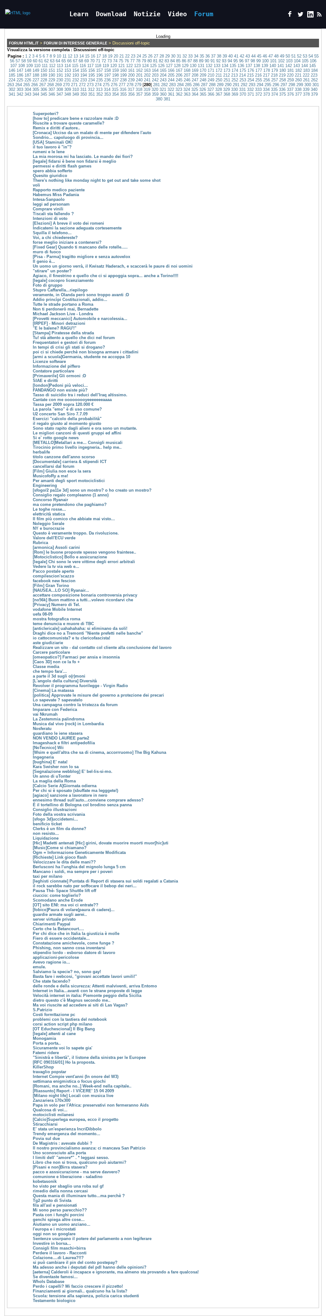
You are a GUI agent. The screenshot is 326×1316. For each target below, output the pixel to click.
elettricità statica (49, 514)
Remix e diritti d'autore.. (56, 128)
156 (91, 70)
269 (58, 84)
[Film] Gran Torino (51, 585)
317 (131, 89)
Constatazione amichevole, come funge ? (73, 943)
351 (91, 94)
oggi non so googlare (54, 1233)
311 (83, 89)
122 (129, 65)
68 (81, 60)
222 (306, 75)
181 (290, 70)
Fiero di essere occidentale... (61, 938)
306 (43, 89)
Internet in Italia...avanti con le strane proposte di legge (87, 990)
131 (201, 65)
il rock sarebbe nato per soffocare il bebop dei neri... (85, 885)
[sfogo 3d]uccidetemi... (55, 819)
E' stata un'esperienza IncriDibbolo (67, 1129)
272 (82, 84)
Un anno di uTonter (52, 776)
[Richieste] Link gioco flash (60, 857)
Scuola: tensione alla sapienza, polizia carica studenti (86, 1295)
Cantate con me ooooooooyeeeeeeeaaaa (72, 399)
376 (290, 94)
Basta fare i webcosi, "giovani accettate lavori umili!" (85, 976)
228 (43, 80)
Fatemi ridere (46, 1052)
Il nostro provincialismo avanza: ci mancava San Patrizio (89, 1148)
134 (225, 65)
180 (282, 70)
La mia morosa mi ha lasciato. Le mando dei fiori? (83, 156)
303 (20, 89)
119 (106, 65)
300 (307, 84)
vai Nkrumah (45, 714)
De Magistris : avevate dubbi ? (62, 1143)
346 (51, 94)
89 (201, 60)
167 (179, 70)
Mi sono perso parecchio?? (60, 1210)
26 (150, 56)
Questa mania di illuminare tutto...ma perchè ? (79, 1195)
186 (20, 75)
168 (187, 70)
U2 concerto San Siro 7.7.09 (60, 414)
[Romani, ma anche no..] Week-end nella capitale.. (82, 1086)
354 (115, 94)
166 (171, 70)
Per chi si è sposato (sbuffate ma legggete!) (75, 790)
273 (90, 84)
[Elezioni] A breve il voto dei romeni (68, 223)
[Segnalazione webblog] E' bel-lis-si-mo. (72, 771)
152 (59, 70)
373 (266, 94)
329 (226, 89)
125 (153, 65)
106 (313, 60)
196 (99, 75)
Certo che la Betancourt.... (58, 928)
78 (138, 60)
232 (75, 80)
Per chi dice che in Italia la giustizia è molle (76, 933)
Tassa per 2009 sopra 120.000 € (63, 404)
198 (115, 75)
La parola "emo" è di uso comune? (67, 409)
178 (266, 70)
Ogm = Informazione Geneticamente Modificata (79, 852)
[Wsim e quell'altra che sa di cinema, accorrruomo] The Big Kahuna (99, 752)
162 (139, 70)
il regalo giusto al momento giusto (67, 423)
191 (59, 75)
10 (59, 56)
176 (250, 70)
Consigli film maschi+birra (59, 1248)
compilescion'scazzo (53, 576)
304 (28, 89)
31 (179, 56)
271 (74, 84)
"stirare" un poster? (52, 271)
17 (98, 56)
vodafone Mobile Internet (57, 609)
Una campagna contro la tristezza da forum (75, 704)
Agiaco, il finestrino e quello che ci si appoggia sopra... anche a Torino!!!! (105, 275)
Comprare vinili (48, 209)
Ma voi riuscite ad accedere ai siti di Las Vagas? (80, 1005)
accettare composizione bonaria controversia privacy (85, 595)
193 (75, 75)
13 (76, 56)
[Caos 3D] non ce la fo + (56, 661)
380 (159, 99)
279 (138, 84)
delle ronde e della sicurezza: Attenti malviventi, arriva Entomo (95, 986)
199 (123, 75)
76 (126, 60)
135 (233, 65)
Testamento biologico (54, 1300)
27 (156, 56)
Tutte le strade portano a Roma (63, 304)
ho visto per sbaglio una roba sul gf (68, 1186)
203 (155, 75)
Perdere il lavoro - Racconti (60, 1253)
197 (107, 75)
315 (115, 89)
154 (75, 70)
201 (139, 75)
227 (35, 80)
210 (211, 75)
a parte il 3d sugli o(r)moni (59, 676)
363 (187, 94)
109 (29, 65)
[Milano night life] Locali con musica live (73, 1095)
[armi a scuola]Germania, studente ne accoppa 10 (81, 356)
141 (280, 65)
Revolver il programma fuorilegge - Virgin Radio (80, 685)
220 (290, 75)
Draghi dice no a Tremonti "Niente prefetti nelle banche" (88, 633)
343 (28, 94)
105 (305, 60)
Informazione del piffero (56, 366)
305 (35, 89)
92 (218, 60)
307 (51, 89)
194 (83, 75)
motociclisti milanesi (53, 1114)
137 (248, 65)
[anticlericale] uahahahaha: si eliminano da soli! (80, 628)
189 (43, 75)
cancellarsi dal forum (53, 466)
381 (167, 99)
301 (315, 84)
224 (12, 80)
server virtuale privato (54, 919)
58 (23, 60)
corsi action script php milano (62, 1024)
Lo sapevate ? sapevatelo (57, 700)
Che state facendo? (51, 981)
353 (107, 94)
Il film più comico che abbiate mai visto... (74, 518)
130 (193, 65)
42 (242, 56)
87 (190, 60)
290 (228, 84)
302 (12, 89)
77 (132, 60)
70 (92, 60)
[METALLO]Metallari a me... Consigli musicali (78, 442)
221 (298, 75)
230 (59, 80)
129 (185, 65)
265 (26, 84)
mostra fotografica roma (56, 619)
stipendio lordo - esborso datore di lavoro (74, 952)
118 (98, 65)
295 (268, 84)
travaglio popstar (49, 1071)
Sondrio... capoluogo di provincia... (68, 137)
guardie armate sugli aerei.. (60, 914)
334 (266, 89)
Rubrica (40, 542)
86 (184, 60)
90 (207, 60)
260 (298, 80)
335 (274, 89)
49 (282, 56)
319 (147, 89)
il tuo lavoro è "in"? (52, 147)
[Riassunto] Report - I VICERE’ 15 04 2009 (73, 1090)
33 (190, 56)
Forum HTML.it (24, 43)
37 (213, 56)
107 (13, 65)
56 (12, 60)
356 (131, 94)
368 (226, 94)
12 (70, 56)
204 (163, 75)
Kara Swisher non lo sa (56, 766)
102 (281, 60)
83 (167, 60)
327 (210, 89)
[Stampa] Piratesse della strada (63, 333)
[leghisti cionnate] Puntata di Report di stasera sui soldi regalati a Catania (105, 881)
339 (306, 89)
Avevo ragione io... (51, 962)
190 (51, 75)
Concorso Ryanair (50, 499)
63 (52, 60)
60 (35, 60)
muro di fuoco (47, 251)
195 (91, 75)
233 (83, 80)
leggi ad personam (51, 204)
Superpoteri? (46, 113)
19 (110, 56)
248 (203, 80)
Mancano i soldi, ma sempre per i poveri (73, 871)
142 (288, 65)
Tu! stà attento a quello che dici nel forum (74, 337)
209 (203, 75)
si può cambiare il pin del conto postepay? (75, 1262)
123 (137, 65)
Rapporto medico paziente (59, 190)
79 (144, 60)
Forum (203, 14)
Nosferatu (42, 728)
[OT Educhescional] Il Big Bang (64, 1028)
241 (147, 80)
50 (288, 56)
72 (104, 60)
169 (195, 70)
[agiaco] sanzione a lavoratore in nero (70, 795)
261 (306, 80)
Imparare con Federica (55, 709)
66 (69, 60)
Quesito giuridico (50, 175)
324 (186, 89)
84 (172, 60)
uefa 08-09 (43, 614)
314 (107, 89)
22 (127, 56)
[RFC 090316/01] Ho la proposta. (64, 1062)
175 (242, 70)
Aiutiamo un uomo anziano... (61, 1224)
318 (139, 89)
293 (252, 84)
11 (64, 56)
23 (133, 56)
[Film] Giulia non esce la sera (62, 471)
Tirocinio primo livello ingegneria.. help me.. (77, 447)
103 (289, 60)
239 (131, 80)
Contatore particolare (53, 371)
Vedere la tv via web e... (56, 566)
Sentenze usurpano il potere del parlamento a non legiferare (92, 1238)
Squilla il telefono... (52, 232)
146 (12, 70)
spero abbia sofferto (52, 170)
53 (305, 56)
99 (258, 60)
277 (122, 84)
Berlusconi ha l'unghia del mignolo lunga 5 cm (79, 866)
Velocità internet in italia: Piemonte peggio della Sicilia (87, 995)
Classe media (46, 666)
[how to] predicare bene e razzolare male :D (75, 118)
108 (21, 65)
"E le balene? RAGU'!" (54, 328)
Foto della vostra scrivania (59, 814)
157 (99, 70)
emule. (39, 967)
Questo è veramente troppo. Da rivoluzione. (76, 533)
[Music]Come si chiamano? (60, 847)
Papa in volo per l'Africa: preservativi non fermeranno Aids (91, 1105)
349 (75, 94)
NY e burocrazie (48, 528)
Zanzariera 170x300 (51, 1100)
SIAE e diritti (45, 380)
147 (20, 70)
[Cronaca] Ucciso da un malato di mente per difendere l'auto (92, 132)
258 (282, 80)
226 (28, 80)
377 (298, 94)
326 (202, 89)
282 (164, 84)
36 (207, 56)
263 (10, 84)
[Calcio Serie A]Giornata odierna (64, 785)
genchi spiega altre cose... (59, 1219)
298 (291, 84)
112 (52, 65)
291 (236, 84)
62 (46, 60)
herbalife (41, 452)
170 (203, 70)
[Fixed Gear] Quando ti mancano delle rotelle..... (80, 247)
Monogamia (44, 1038)
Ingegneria (43, 757)
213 (234, 75)
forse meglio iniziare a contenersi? (67, 242)
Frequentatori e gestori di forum (64, 342)
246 (187, 80)
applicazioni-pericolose (56, 957)
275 (106, 84)
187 (28, 75)
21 (121, 56)
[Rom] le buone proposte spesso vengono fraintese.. (84, 552)
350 (83, 94)
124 (145, 65)
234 (91, 80)
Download (111, 14)
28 (161, 56)
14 (81, 56)
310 (75, 89)
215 (250, 75)
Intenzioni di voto (50, 218)
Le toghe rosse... (49, 509)
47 (270, 56)
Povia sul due (46, 1138)
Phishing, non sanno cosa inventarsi (69, 947)
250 (219, 80)
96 (241, 60)
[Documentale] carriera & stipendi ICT (70, 461)
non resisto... (46, 833)
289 (220, 84)
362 (179, 94)
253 (242, 80)
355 (123, 94)
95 (235, 60)
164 (155, 70)
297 (283, 84)
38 (219, 56)
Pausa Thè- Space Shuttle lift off (64, 890)
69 (86, 60)
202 (147, 75)
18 (104, 56)
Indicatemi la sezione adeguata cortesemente (77, 228)
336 (282, 89)
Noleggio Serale (48, 523)
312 (91, 89)
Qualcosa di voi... (50, 1110)
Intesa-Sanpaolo (49, 199)
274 (98, 84)
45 (259, 56)
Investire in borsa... (52, 1243)
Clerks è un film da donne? (59, 828)
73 (109, 60)
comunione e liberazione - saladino (68, 1176)
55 (316, 56)
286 (196, 84)
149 (35, 70)
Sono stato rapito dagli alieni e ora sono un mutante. (85, 428)
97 (247, 60)
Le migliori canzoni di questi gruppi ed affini (77, 433)
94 (230, 60)
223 (314, 75)
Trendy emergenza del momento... (66, 1133)
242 (155, 80)
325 (194, 89)
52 (299, 56)
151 (51, 70)
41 (236, 56)
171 (211, 70)
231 (67, 80)
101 (273, 60)
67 (75, 60)
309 (67, 89)
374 (274, 94)
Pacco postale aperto (53, 571)
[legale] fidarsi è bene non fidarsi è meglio (74, 161)
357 (139, 94)
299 (299, 84)
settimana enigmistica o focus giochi (69, 1081)
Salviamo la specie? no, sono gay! (67, 971)
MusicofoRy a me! (50, 476)
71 (98, 60)
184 (314, 70)
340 (314, 89)
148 (28, 70)
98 (253, 60)
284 (180, 84)
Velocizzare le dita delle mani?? (64, 862)
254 (250, 80)
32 (184, 56)
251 (226, 80)
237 (115, 80)
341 (12, 94)
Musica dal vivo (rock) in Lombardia (68, 723)
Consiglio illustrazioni (55, 809)
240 (139, 80)
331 (242, 89)
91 (212, 60)
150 (43, 70)
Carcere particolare (51, 652)
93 (224, 60)
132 (209, 65)
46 (265, 56)
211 (219, 75)
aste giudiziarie (48, 642)
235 (99, 80)
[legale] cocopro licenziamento (63, 280)
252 (234, 80)
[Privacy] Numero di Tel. (56, 604)
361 (171, 94)
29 (167, 56)
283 (172, 84)
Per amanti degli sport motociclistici (69, 480)
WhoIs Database (48, 1281)
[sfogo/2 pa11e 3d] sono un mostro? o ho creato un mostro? (92, 490)
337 (290, 89)
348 (67, 94)
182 (298, 70)
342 (20, 94)
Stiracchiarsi (45, 1124)
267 (42, 84)
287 (204, 84)
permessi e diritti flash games (62, 166)
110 (37, 65)
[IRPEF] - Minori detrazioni (59, 323)
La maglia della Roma (54, 781)
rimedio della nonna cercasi (60, 1191)
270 (66, 84)
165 (163, 70)
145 (312, 65)
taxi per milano (47, 876)
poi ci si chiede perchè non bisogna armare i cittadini (85, 352)
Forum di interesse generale (75, 43)
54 (310, 56)
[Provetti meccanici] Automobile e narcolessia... (80, 318)
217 (266, 75)
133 (217, 65)
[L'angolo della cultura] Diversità (65, 680)
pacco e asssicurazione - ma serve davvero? (76, 1171)
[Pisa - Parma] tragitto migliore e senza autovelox (81, 256)
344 (35, 94)
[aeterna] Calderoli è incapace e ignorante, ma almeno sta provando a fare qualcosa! (116, 1272)
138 (256, 65)
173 (226, 70)
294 (260, 84)
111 (45, 65)
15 (87, 56)
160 (123, 70)
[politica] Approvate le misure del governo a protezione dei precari (98, 695)
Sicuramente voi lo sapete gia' (62, 1048)
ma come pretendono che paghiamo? (70, 504)
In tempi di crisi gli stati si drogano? (69, 347)
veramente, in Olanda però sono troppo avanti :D (81, 294)
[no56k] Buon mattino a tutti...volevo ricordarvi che (83, 599)
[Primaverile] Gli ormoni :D (59, 375)
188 (35, 75)
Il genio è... (44, 261)
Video (177, 14)
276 (114, 84)
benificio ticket (47, 824)
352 (99, 94)
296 (276, 84)
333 (258, 89)
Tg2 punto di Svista (52, 1200)
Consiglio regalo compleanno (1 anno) (71, 495)
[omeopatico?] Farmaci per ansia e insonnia (76, 657)
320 (155, 89)
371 (250, 94)
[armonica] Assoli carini (56, 547)
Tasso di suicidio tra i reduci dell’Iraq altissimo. (80, 394)
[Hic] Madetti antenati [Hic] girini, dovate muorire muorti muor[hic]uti (100, 843)
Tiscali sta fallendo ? (53, 213)
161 (131, 70)
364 (195, 94)
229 (51, 80)
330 (234, 89)
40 (230, 56)
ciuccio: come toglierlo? (57, 895)
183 (306, 70)
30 (173, 56)
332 (250, 89)
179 (274, 70)
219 (282, 75)
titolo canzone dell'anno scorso (64, 456)
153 (67, 70)
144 (304, 65)
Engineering (45, 485)
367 (219, 94)
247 (195, 80)
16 (93, 56)
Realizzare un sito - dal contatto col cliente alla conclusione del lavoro (102, 647)
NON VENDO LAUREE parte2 (61, 738)
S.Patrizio (42, 1009)
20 (116, 56)
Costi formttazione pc (54, 1014)
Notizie (147, 14)
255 (258, 80)
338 (298, 89)
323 (178, 89)
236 (107, 80)
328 (218, 89)
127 (169, 65)
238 (123, 80)
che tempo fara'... (50, 671)
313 (99, 89)
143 (296, 65)
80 (149, 60)
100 (265, 60)
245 (179, 80)
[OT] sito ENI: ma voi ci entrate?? (65, 905)
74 (115, 60)
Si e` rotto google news (56, 437)
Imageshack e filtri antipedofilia (64, 742)
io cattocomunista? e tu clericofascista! (71, 638)
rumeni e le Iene (49, 151)
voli (36, 185)
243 (163, 80)
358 (147, 94)
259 (290, 80)
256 (266, 80)
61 (41, 60)
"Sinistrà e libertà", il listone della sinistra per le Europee (89, 1057)
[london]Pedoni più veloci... (60, 385)
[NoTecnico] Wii (48, 747)
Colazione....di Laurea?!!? (58, 1257)
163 (147, 70)
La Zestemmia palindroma (58, 719)
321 (162, 89)
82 (161, 60)
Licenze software (49, 361)
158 (107, 70)
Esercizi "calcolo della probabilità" (67, 418)
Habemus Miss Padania (56, 194)
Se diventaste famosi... (55, 1276)
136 (240, 65)
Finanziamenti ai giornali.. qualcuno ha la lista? (80, 1291)
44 (253, 56)
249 (211, 80)
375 (282, 94)
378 (306, 94)
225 (20, 80)
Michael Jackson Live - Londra (63, 313)
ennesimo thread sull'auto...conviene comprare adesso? (88, 800)
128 (177, 65)
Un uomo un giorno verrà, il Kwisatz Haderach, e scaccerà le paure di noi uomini (113, 266)
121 (121, 65)
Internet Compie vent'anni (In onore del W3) (75, 1076)
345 (43, 94)
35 (202, 56)
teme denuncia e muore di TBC (63, 623)
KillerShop (43, 1067)
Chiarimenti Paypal (51, 924)
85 (178, 60)
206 (179, 75)
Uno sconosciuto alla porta (59, 1152)
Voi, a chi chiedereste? (55, 237)
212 (226, 75)
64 (58, 60)
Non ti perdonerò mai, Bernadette (65, 309)
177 (258, 70)
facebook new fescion (54, 580)
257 (274, 80)
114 (67, 65)
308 (59, 89)
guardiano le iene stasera (57, 733)
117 (90, 65)
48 (276, 56)
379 (314, 94)
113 (60, 65)
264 (18, 84)
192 (67, 75)
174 (234, 70)
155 (83, 70)
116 (83, 65)
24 (139, 56)
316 (123, 89)
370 (242, 94)
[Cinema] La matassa (53, 690)
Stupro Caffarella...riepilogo (60, 290)
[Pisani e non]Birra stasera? (60, 1167)
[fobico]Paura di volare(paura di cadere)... (74, 909)
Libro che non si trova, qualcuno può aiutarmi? (79, 1162)
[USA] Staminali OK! (53, 142)
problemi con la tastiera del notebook (70, 1019)
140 (272, 65)
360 (163, 94)
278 (130, 84)
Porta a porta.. (47, 1043)
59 (29, 60)
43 (247, 56)
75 (121, 60)
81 (155, 60)
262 (314, 80)
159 (115, 70)
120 (113, 65)
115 (75, 65)
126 (161, 65)
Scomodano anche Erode (58, 900)
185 (12, 75)
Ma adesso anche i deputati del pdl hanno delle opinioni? (89, 1267)
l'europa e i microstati (54, 1229)
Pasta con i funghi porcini (58, 1214)
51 (293, 56)
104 (297, 60)
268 (50, 84)
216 (258, 75)
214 (242, 75)
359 (155, 94)
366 (211, 94)
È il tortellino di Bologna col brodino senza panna (82, 804)
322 (170, 89)
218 (274, 75)
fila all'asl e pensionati (55, 1205)
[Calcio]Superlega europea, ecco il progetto (75, 1119)
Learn (79, 14)
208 (195, 75)
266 (34, 84)
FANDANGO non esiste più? (60, 390)
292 (244, 84)
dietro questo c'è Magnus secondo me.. (71, 1000)
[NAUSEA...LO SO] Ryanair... (61, 590)
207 (187, 75)
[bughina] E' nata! (50, 762)
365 (203, 94)
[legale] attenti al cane (54, 1033)
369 (234, 94)
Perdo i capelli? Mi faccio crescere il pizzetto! (78, 1286)
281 (156, 84)
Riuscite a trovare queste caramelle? (68, 123)
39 (225, 56)
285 (188, 84)
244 (171, 80)
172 (219, 70)
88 (195, 60)
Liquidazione (46, 838)
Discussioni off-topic (94, 49)
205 (171, 75)
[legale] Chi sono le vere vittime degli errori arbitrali (84, 561)
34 (196, 56)
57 (18, 60)
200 (131, 75)
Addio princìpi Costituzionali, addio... (70, 299)
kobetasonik (45, 1181)
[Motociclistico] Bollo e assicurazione (70, 557)
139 (264, 65)
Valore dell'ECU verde (54, 537)
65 (63, 60)
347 (59, 94)
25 (144, 56)
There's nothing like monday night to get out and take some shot (96, 180)
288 (212, 84)
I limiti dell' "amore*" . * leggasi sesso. (71, 1157)
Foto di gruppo (47, 285)
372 (258, 94)
